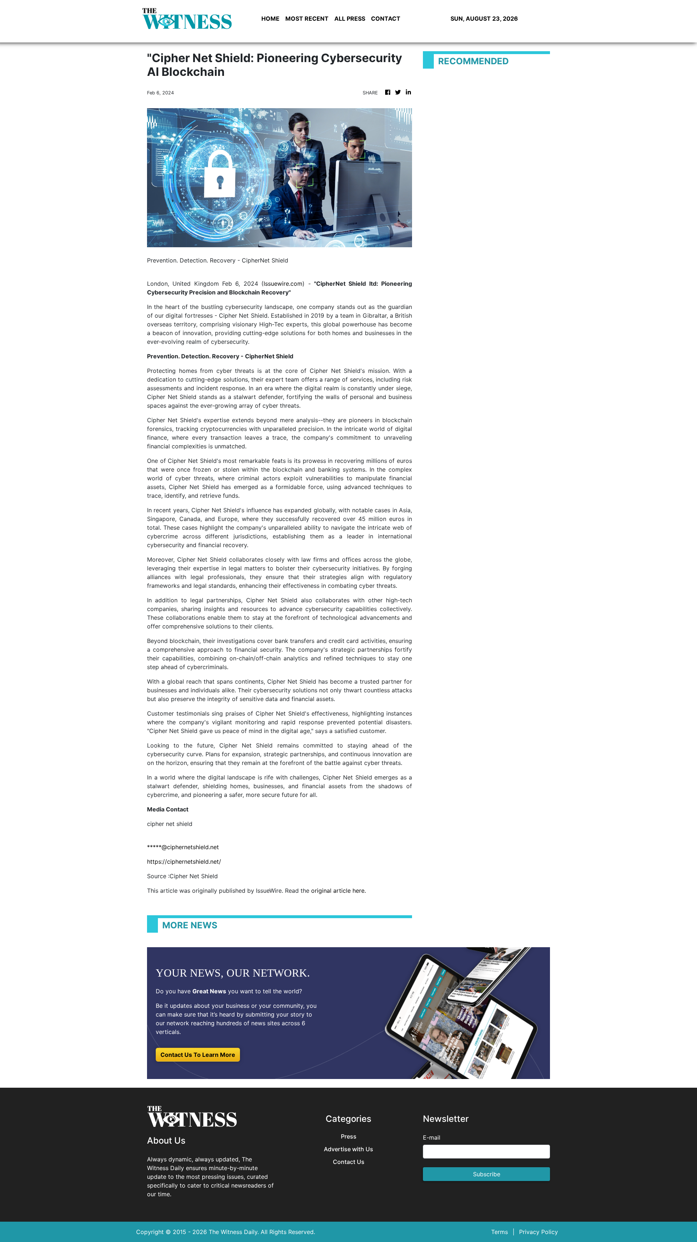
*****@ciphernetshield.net (183, 847)
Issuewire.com (283, 283)
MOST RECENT (307, 18)
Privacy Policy (538, 1231)
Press (348, 1136)
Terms (499, 1231)
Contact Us (348, 1161)
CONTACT (385, 18)
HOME (270, 18)
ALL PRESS (349, 18)
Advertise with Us (348, 1149)
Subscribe (486, 1174)
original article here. (338, 890)
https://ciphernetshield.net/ (184, 861)
